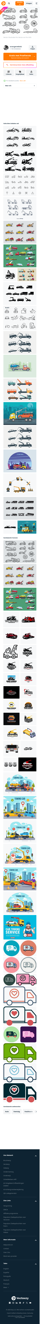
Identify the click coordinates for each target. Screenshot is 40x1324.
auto (7, 1308)
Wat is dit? (23, 81)
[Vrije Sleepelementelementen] (19, 186)
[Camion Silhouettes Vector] (19, 524)
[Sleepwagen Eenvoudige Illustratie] (19, 358)
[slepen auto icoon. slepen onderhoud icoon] (27, 698)
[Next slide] (31, 1308)
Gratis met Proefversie (20, 56)
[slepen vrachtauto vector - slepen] (11, 666)
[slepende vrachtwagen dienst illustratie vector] (11, 895)
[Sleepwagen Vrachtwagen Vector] (19, 210)
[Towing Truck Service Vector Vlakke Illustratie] (12, 290)
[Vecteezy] (3, 3)
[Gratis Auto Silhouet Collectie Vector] (19, 309)
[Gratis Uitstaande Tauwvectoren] (19, 500)
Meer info (8, 88)
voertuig (16, 1308)
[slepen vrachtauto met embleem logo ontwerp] (12, 911)
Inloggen (29, 3)
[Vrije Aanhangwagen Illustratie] (19, 382)
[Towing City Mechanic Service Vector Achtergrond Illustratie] (12, 557)
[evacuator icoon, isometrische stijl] (10, 877)
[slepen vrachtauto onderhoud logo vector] (11, 835)
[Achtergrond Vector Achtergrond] (19, 429)
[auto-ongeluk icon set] (19, 334)
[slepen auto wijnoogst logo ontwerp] (12, 715)
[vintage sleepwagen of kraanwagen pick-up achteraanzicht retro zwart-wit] (10, 276)
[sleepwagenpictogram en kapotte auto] (10, 543)
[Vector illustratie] (19, 234)
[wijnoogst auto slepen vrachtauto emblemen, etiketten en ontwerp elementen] (27, 894)
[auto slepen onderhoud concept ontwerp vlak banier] (19, 1074)
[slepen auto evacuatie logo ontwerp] (11, 756)
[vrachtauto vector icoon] (11, 1095)
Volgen (32, 49)
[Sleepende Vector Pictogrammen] (19, 163)
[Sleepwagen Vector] (19, 139)
